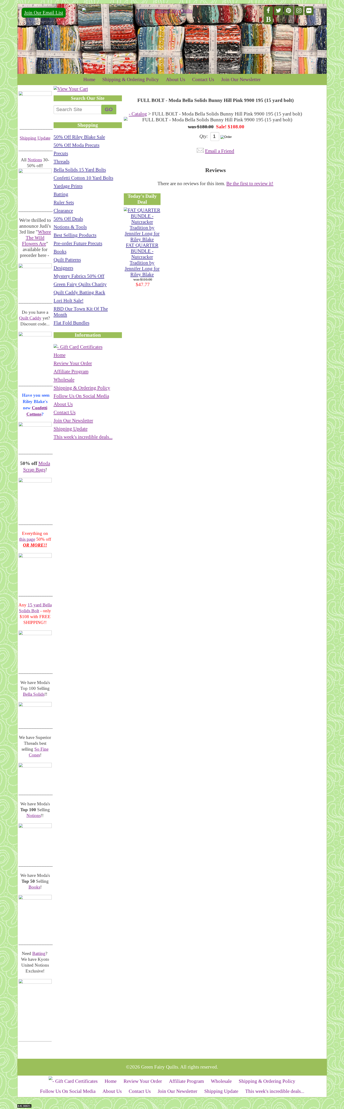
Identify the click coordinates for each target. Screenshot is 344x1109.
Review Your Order (73, 363)
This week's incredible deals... (83, 437)
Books (34, 887)
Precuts (61, 153)
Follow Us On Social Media (81, 396)
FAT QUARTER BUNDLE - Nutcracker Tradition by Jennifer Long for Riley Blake (142, 259)
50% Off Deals (68, 219)
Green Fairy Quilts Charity (80, 284)
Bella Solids (33, 694)
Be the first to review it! (249, 183)
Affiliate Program (71, 371)
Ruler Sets (64, 202)
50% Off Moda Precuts (76, 145)
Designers (63, 268)
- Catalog (138, 114)
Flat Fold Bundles (71, 323)
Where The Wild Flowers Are (36, 237)
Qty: (203, 136)
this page (27, 539)
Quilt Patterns (67, 260)
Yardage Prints (68, 186)
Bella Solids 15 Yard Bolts (80, 170)
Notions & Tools (70, 227)
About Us (175, 79)
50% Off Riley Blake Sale (79, 137)
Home (89, 79)
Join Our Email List (43, 12)
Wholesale (64, 379)
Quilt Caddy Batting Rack (79, 292)
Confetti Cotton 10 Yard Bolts (83, 178)
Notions (35, 159)
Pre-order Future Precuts (78, 243)
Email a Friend (219, 151)
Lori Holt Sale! (69, 300)
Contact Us (203, 79)
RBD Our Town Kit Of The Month (81, 311)
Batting (38, 953)
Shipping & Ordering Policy (130, 79)
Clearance (63, 210)
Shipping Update (35, 138)
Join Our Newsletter (241, 79)
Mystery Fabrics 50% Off (79, 276)
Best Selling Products (75, 235)
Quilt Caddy (30, 318)
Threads (62, 161)
